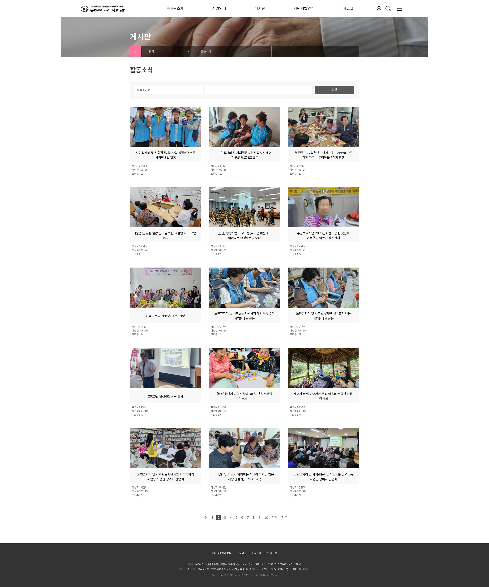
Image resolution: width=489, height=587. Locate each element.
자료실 (348, 8)
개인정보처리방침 (221, 553)
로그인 (379, 8)
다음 (275, 517)
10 (266, 517)
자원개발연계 (304, 8)
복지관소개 (175, 8)
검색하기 (388, 8)
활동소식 (206, 51)
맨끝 (284, 517)
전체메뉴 (399, 8)
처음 (205, 517)
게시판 (260, 8)
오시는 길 (272, 553)
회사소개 (256, 553)
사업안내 (219, 8)
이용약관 (241, 553)
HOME (135, 51)
